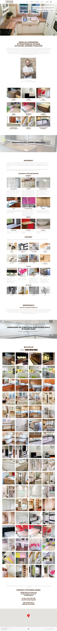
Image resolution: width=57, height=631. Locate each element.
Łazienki (31, 349)
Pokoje (35, 349)
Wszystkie (22, 349)
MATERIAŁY (31, 1)
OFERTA (27, 1)
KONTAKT (47, 1)
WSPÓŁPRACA (37, 1)
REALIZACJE (42, 1)
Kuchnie (27, 349)
